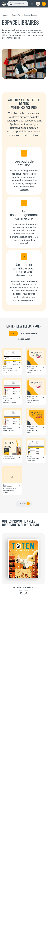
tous (13, 333)
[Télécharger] (26, 592)
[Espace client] (32, 4)
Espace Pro (16, 15)
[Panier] (38, 3)
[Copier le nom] (21, 592)
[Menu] (44, 4)
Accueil (5, 15)
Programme (24, 339)
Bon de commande (29, 333)
